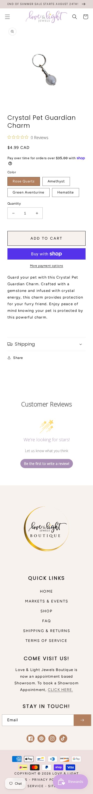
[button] (7, 16)
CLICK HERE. (60, 690)
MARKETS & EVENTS (46, 601)
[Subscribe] (82, 720)
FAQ (46, 621)
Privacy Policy (47, 779)
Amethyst (56, 181)
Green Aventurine (28, 192)
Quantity (14, 203)
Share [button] (18, 358)
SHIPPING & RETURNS (46, 631)
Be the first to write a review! (46, 463)
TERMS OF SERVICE (46, 640)
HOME (46, 591)
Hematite (65, 192)
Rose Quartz (24, 181)
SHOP (46, 611)
